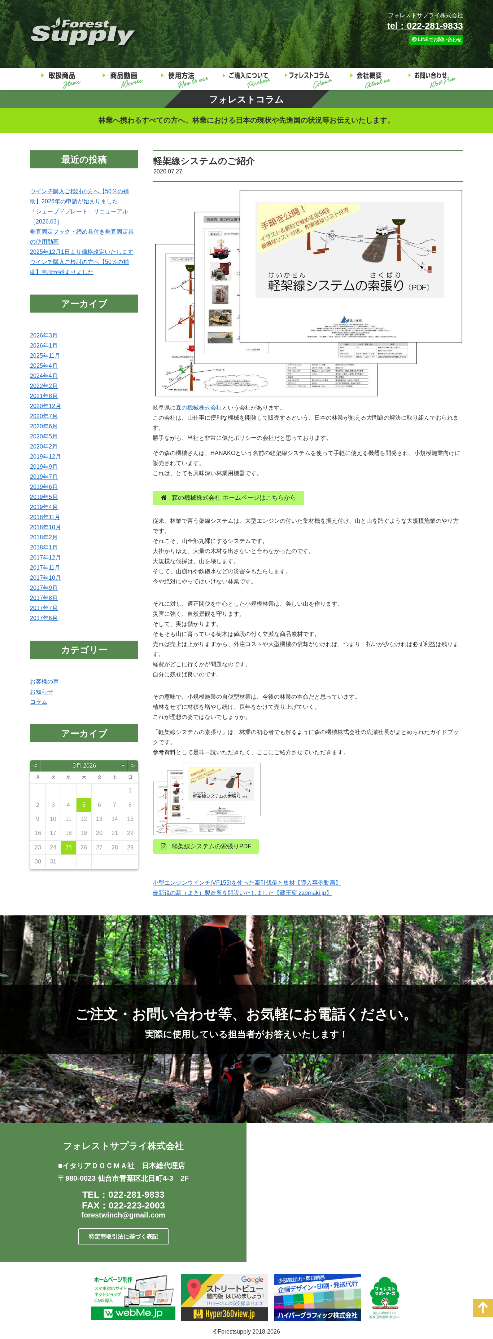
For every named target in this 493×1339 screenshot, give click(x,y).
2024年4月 (44, 376)
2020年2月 (44, 446)
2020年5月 (44, 436)
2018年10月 (45, 527)
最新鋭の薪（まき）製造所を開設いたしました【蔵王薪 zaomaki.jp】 (242, 893)
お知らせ (41, 692)
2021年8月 (44, 396)
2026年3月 (44, 335)
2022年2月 (44, 386)
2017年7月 (44, 608)
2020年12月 (45, 406)
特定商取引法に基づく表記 (123, 1236)
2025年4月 (44, 366)
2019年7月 (44, 477)
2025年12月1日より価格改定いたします (82, 252)
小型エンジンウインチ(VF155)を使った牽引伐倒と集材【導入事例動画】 (247, 883)
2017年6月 (44, 618)
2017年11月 (45, 568)
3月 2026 (84, 766)
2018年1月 (44, 547)
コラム (38, 702)
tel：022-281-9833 (425, 26)
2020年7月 (44, 416)
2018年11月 (45, 517)
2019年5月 (44, 497)
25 (68, 847)
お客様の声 (44, 682)
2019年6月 (44, 487)
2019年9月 (44, 467)
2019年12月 (45, 457)
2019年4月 (44, 507)
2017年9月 (44, 588)
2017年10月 (45, 578)
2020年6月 (44, 426)
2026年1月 (44, 346)
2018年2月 (44, 537)
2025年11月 (45, 356)
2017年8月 (44, 598)
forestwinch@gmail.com (123, 1215)
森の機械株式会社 (199, 408)
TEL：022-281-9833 (123, 1194)
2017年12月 (45, 557)
